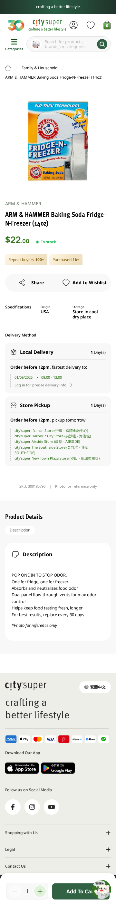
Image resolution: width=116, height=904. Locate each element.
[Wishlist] (90, 25)
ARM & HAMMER (23, 203)
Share (37, 282)
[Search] (102, 44)
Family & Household (39, 68)
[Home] (8, 68)
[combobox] (69, 44)
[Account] (73, 25)
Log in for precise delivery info (40, 385)
